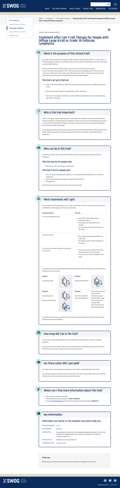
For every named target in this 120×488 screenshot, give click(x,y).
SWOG (41, 18)
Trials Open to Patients (16, 28)
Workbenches (101, 8)
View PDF (109, 29)
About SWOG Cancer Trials (17, 32)
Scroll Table (104, 221)
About (47, 8)
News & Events (74, 8)
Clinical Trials (88, 8)
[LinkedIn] (105, 480)
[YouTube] (115, 480)
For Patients (112, 8)
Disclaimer (113, 485)
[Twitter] (110, 480)
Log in (115, 4)
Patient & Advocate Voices (17, 24)
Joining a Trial (13, 35)
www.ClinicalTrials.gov (57, 401)
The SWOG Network (59, 8)
